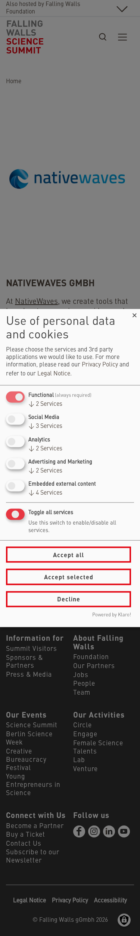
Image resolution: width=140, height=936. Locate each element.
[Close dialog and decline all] (134, 313)
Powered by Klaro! (111, 614)
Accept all (68, 554)
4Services (45, 493)
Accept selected (68, 577)
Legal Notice (53, 374)
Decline (68, 599)
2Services (45, 404)
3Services (45, 426)
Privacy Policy (100, 365)
